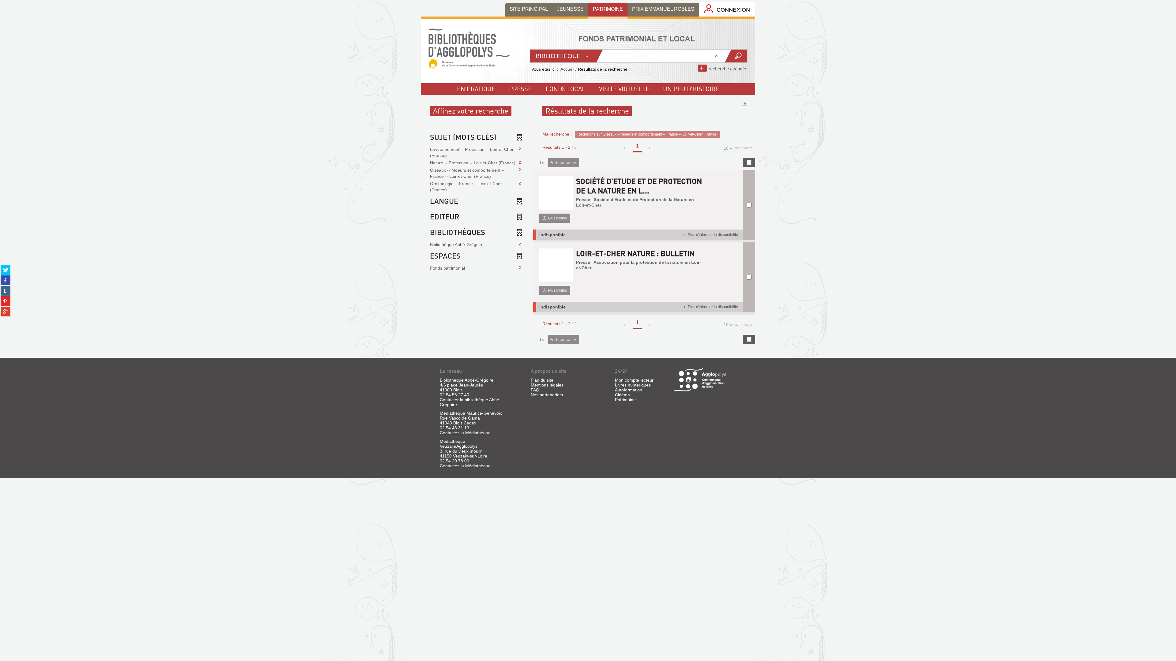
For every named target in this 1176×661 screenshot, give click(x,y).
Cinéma (622, 394)
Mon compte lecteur (634, 380)
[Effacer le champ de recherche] (717, 56)
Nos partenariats (547, 394)
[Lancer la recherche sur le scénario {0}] (735, 56)
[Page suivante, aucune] (650, 147)
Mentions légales (547, 385)
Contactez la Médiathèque (465, 432)
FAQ (535, 389)
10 (726, 148)
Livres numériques (633, 385)
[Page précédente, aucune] (625, 147)
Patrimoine (625, 399)
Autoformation (628, 389)
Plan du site (542, 380)
